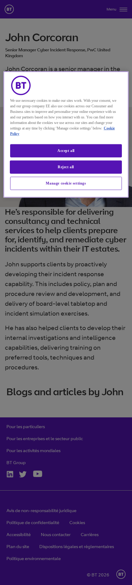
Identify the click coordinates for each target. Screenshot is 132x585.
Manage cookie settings (66, 183)
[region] (66, 134)
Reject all (66, 167)
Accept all (66, 151)
